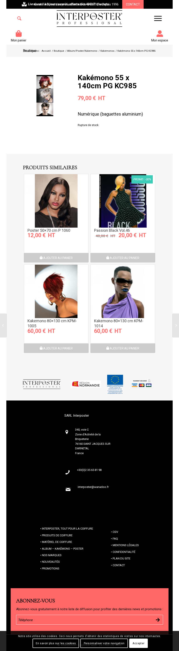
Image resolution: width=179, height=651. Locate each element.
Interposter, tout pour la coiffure (67, 528)
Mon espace (159, 40)
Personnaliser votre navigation (104, 643)
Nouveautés (51, 561)
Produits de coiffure (57, 535)
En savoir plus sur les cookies (56, 643)
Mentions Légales (126, 545)
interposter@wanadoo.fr (93, 487)
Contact (133, 4)
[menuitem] (19, 18)
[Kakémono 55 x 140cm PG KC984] (3, 325)
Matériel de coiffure (57, 542)
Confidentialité (124, 552)
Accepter (139, 643)
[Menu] (156, 18)
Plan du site (121, 558)
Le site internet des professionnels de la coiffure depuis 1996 (77, 4)
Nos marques (52, 555)
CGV (115, 531)
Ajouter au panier (58, 258)
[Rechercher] (19, 18)
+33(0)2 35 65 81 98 (53, 13)
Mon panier (18, 40)
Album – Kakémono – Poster (62, 548)
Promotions (50, 568)
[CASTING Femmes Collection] (175, 325)
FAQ (115, 538)
